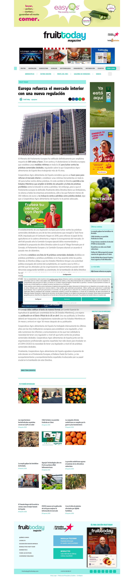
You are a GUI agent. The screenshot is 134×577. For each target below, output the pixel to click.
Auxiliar (54, 68)
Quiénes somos (24, 537)
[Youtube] (106, 571)
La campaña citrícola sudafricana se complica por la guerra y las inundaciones (75, 422)
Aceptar (95, 299)
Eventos (101, 68)
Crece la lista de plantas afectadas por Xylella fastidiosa (73, 508)
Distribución (90, 68)
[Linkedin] (102, 571)
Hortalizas (32, 68)
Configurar (38, 299)
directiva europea (28, 370)
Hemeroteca (29, 74)
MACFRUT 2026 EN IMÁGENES (101, 311)
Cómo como (111, 68)
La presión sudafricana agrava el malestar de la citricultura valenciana (75, 464)
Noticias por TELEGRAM (69, 538)
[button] (15, 68)
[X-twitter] (91, 571)
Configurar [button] (79, 575)
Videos (98, 74)
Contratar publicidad (26, 556)
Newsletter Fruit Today (27, 546)
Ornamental (78, 68)
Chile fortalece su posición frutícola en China (99, 238)
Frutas (23, 68)
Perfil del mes (62, 74)
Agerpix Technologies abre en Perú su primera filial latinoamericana (51, 465)
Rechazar (67, 299)
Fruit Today (23, 82)
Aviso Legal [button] (53, 575)
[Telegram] (110, 571)
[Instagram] (95, 571)
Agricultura (43, 68)
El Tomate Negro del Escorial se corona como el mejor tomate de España (28, 506)
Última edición (45, 74)
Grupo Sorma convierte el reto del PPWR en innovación (102, 243)
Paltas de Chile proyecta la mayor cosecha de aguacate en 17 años (102, 253)
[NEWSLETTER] (57, 552)
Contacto (22, 540)
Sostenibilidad (65, 68)
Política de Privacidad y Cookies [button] (67, 575)
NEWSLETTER (65, 551)
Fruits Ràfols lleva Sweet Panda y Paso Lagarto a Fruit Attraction (102, 259)
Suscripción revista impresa (28, 543)
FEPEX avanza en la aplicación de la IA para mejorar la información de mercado (52, 508)
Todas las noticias (25, 553)
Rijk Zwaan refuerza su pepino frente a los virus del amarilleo (101, 272)
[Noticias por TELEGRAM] (57, 539)
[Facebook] (99, 571)
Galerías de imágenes (82, 74)
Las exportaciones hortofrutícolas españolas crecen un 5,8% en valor (26, 422)
